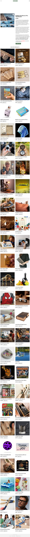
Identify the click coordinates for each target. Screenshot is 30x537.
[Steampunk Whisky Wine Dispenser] (7, 186)
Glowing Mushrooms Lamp (5, 380)
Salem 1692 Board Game (19, 63)
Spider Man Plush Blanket (4, 305)
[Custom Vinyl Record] (22, 242)
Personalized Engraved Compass (21, 156)
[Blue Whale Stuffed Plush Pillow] (22, 521)
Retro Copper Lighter (4, 268)
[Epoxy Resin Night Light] (22, 168)
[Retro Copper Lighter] (7, 261)
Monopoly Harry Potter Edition (20, 380)
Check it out (18, 43)
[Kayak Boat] (22, 354)
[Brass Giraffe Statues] (7, 279)
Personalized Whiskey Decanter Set (21, 417)
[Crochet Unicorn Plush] (22, 484)
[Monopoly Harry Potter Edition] (22, 372)
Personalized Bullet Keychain (20, 82)
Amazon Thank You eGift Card (20, 454)
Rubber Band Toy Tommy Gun (5, 63)
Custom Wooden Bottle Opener (5, 82)
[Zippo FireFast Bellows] (22, 335)
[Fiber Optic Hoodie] (22, 130)
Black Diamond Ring (4, 436)
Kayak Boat (17, 361)
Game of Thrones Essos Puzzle (20, 473)
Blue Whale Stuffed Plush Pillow (20, 529)
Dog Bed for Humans (19, 212)
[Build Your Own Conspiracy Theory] (22, 112)
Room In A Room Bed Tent (4, 231)
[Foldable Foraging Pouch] (7, 466)
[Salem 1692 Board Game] (22, 56)
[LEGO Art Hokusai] (7, 242)
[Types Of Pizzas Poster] (7, 130)
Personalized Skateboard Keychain (21, 305)
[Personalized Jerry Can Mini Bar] (7, 391)
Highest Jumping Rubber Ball (5, 454)
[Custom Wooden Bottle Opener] (7, 74)
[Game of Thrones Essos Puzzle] (22, 466)
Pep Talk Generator (18, 231)
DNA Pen (1, 510)
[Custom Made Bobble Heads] (7, 168)
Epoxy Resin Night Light (19, 175)
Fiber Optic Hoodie (18, 138)
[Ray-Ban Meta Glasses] (22, 503)
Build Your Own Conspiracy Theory (21, 119)
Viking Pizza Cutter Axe (4, 212)
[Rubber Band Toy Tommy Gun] (7, 56)
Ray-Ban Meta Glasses (19, 510)
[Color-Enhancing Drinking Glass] (7, 93)
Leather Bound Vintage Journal (20, 324)
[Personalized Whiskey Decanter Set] (22, 410)
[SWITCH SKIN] (29, 1)
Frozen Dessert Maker (19, 287)
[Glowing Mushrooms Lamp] (7, 372)
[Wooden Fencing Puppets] (7, 317)
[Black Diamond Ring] (7, 428)
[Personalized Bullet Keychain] (22, 74)
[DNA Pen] (7, 503)
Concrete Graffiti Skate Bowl (5, 361)
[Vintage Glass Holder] (22, 428)
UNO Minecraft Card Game (5, 417)
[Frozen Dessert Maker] (22, 279)
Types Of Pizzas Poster (4, 138)
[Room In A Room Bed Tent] (7, 223)
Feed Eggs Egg (3, 156)
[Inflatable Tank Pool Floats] (7, 484)
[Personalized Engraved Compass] (22, 149)
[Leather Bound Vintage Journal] (22, 317)
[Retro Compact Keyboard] (22, 261)
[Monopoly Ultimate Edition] (7, 521)
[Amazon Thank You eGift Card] (22, 447)
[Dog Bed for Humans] (22, 205)
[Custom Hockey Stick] (22, 186)
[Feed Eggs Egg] (7, 149)
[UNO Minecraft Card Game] (7, 410)
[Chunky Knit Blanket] (22, 93)
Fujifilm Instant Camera (4, 119)
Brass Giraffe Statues (4, 287)
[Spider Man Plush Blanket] (7, 298)
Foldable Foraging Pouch (4, 473)
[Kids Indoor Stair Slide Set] (22, 391)
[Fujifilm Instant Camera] (7, 112)
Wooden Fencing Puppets (4, 324)
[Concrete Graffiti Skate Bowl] (7, 354)
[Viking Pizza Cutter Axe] (7, 205)
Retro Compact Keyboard (19, 268)
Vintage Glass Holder (19, 436)
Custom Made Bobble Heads (5, 175)
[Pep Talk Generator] (22, 223)
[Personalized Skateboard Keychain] (22, 298)
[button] (13, 14)
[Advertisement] (15, 7)
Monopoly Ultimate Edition (5, 529)
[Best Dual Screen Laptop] (7, 335)
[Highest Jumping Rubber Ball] (7, 447)
